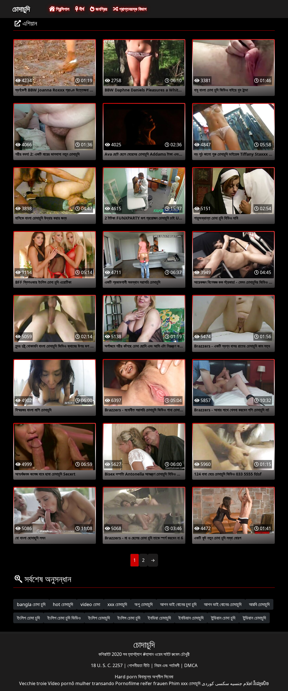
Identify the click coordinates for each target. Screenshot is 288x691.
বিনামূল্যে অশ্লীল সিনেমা (155, 677)
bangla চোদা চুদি (31, 604)
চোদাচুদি (21, 9)
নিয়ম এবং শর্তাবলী (167, 665)
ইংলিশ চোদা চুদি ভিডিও (64, 618)
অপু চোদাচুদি (143, 604)
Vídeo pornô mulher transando (81, 683)
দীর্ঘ (81, 9)
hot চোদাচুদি (63, 604)
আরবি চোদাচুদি (259, 604)
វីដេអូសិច (261, 683)
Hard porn (126, 677)
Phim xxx (178, 683)
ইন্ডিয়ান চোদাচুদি (254, 618)
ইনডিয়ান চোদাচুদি (191, 618)
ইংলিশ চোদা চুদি (28, 618)
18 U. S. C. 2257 (107, 665)
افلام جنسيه (241, 683)
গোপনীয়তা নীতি (139, 665)
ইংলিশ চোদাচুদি (99, 618)
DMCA (190, 665)
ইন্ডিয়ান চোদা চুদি (223, 618)
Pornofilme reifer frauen (141, 683)
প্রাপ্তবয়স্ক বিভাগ (132, 9)
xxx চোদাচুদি (117, 604)
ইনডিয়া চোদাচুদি (159, 618)
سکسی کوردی (215, 683)
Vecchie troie (33, 683)
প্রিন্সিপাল (62, 9)
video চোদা (90, 604)
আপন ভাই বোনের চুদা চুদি (178, 604)
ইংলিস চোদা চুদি (128, 618)
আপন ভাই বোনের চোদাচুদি (223, 604)
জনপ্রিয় (100, 9)
